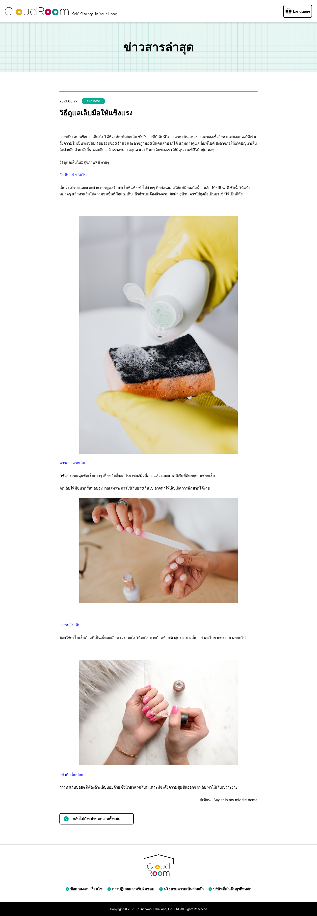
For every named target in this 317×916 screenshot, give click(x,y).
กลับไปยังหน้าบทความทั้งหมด (97, 818)
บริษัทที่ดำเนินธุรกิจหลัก (232, 889)
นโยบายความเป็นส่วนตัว (184, 889)
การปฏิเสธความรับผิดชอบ (133, 889)
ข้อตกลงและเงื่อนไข (86, 889)
